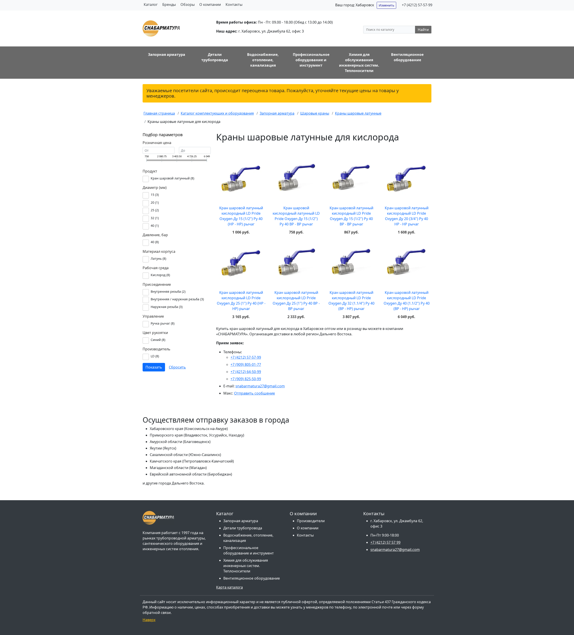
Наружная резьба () (167, 307)
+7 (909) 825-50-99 (245, 378)
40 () (155, 225)
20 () (155, 202)
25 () (155, 210)
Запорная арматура (240, 520)
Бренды (169, 4)
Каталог (151, 4)
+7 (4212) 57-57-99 (417, 4)
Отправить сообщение (254, 393)
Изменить (386, 5)
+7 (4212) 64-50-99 (245, 371)
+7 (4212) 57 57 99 (385, 542)
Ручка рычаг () (162, 323)
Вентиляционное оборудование (251, 578)
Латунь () (158, 258)
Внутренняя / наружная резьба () (177, 299)
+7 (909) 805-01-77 (245, 364)
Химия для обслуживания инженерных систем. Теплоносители (245, 566)
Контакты (234, 4)
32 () (155, 218)
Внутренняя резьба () (168, 291)
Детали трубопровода (242, 528)
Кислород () (160, 275)
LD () (155, 356)
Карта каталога (229, 587)
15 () (155, 194)
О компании (210, 4)
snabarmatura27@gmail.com (260, 386)
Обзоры (187, 4)
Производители (311, 520)
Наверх (149, 619)
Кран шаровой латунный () (172, 178)
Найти (423, 29)
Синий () (158, 340)
